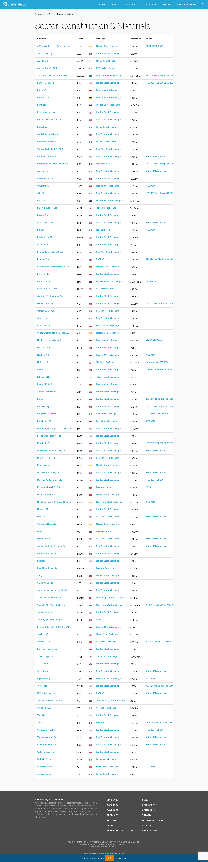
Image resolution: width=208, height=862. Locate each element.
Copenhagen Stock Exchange (110, 597)
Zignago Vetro (44, 774)
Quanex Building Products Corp (52, 546)
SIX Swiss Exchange (105, 61)
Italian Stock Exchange (107, 127)
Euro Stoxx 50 (161, 193)
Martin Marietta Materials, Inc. (51, 450)
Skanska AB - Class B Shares (51, 605)
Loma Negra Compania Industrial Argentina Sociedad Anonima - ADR (55, 428)
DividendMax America (156, 156)
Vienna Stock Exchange (107, 634)
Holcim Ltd (42, 362)
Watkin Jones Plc (45, 752)
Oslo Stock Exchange (106, 642)
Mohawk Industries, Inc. (48, 472)
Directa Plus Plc (44, 215)
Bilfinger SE (43, 97)
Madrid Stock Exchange (107, 46)
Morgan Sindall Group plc (49, 480)
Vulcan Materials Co (47, 737)
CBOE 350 (159, 303)
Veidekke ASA (44, 708)
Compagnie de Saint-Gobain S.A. (53, 164)
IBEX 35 (149, 46)
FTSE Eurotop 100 (161, 164)
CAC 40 (148, 164)
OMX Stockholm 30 (154, 75)
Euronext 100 (151, 362)
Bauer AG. (42, 90)
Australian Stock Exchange (109, 105)
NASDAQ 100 (151, 259)
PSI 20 (148, 487)
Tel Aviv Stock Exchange (107, 377)
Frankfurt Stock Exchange (108, 90)
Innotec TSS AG (44, 384)
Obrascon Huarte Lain (47, 524)
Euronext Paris (103, 164)
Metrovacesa (43, 465)
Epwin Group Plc (45, 237)
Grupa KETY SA (44, 325)
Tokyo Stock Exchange (106, 208)
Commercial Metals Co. (48, 156)
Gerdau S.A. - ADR (45, 311)
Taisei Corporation (46, 656)
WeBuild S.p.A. (44, 759)
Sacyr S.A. (42, 575)
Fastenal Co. (43, 259)
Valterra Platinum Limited (49, 700)
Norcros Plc (43, 509)
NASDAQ (100, 259)
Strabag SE (42, 634)
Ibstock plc (42, 369)
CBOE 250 (168, 83)
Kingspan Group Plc (46, 414)
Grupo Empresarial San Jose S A (53, 333)
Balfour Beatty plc (45, 83)
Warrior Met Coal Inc (47, 745)
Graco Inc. (42, 318)
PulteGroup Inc (44, 539)
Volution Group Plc (46, 730)
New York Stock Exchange (108, 119)
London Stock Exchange (107, 53)
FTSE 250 (159, 83)
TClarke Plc (42, 664)
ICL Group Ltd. (44, 377)
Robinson (42, 561)
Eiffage (40, 230)
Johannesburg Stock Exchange (111, 700)
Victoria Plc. (43, 715)
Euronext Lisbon (103, 487)
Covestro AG (43, 186)
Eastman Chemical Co (47, 222)
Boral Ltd (41, 105)
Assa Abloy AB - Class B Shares (52, 75)
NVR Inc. (41, 517)
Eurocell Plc (43, 244)
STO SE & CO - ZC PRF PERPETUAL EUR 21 (55, 627)
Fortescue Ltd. (44, 281)
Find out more (120, 858)
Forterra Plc (43, 274)
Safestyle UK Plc (45, 583)
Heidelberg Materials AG (49, 340)
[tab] (102, 4)
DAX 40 (148, 340)
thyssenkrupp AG (45, 678)
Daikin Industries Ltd (47, 208)
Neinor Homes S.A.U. (47, 495)
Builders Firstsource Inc (49, 119)
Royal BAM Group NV (47, 568)
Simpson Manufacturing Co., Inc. (53, 590)
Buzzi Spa (42, 127)
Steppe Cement (44, 612)
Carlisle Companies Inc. (48, 134)
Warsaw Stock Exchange (107, 325)
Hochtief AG (43, 355)
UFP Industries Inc (46, 693)
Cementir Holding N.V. (47, 142)
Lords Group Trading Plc (49, 436)
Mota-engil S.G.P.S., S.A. (49, 487)
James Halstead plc (47, 392)
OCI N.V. (41, 531)
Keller (40, 399)
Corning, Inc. (43, 171)
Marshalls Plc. (44, 443)
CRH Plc (41, 193)
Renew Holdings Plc (47, 553)
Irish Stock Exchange (106, 414)
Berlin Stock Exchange (106, 421)
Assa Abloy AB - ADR (47, 68)
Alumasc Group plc (46, 53)
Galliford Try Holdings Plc (50, 296)
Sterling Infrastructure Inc (49, 620)
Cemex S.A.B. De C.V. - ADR (50, 149)
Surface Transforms (47, 649)
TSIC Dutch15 (151, 281)
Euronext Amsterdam (106, 531)
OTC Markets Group (105, 68)
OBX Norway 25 (152, 642)
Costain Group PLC (46, 178)
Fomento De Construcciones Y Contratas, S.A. (55, 267)
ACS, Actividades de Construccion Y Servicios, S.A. (55, 46)
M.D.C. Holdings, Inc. (47, 458)
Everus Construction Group (50, 252)
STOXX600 (158, 46)
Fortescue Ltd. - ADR (47, 289)
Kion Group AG (44, 421)
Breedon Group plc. (46, 112)
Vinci (39, 722)
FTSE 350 (149, 83)
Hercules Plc (43, 347)
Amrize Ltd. (42, 61)
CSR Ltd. (41, 200)
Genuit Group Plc (45, 303)
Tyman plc (42, 686)
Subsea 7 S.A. (43, 642)
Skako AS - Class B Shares (50, 597)
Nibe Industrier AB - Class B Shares (54, 502)
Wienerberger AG (45, 767)
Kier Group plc (44, 406)
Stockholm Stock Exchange (109, 75)
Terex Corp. (42, 671)
